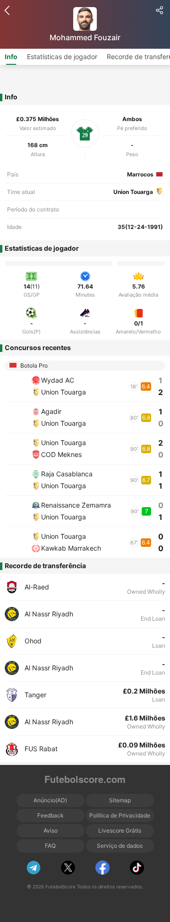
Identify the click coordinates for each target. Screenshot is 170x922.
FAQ (50, 845)
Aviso (50, 830)
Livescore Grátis (119, 830)
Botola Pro (33, 365)
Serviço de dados (120, 845)
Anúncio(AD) (50, 800)
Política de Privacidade (119, 815)
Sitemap (120, 800)
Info (11, 57)
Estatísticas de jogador (62, 57)
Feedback (50, 815)
